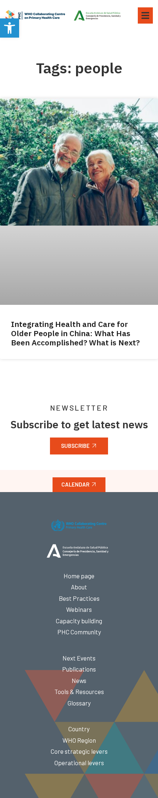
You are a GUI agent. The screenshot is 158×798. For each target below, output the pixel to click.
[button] (9, 28)
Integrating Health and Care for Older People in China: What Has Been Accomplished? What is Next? (75, 333)
